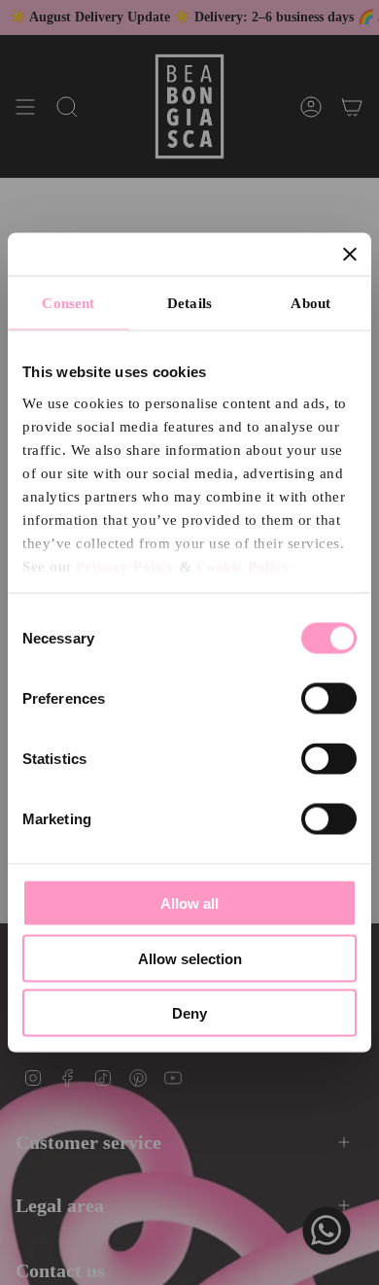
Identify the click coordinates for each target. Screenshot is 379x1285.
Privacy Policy (125, 565)
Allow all (189, 903)
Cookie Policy (243, 565)
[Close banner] (350, 254)
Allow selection (190, 958)
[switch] (329, 698)
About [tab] (310, 303)
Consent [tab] (68, 303)
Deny (189, 1013)
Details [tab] (189, 303)
